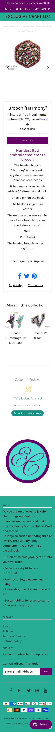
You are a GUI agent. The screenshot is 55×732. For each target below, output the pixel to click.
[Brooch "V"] (39, 320)
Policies (8, 631)
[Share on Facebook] (20, 277)
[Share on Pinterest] (34, 277)
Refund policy (12, 641)
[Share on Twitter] (26, 277)
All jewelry (15, 285)
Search (7, 626)
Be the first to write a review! (27, 413)
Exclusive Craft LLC (27, 16)
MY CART (43, 9)
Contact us (35, 285)
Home (6, 26)
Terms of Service (14, 636)
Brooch (14, 26)
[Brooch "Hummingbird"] (15, 320)
